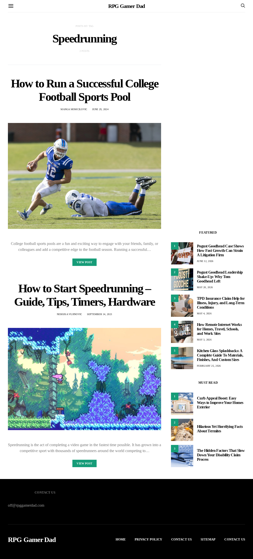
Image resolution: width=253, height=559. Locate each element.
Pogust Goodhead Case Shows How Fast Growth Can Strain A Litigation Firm (220, 250)
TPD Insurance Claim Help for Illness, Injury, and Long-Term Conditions (221, 302)
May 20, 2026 (205, 287)
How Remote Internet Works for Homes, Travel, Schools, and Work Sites (219, 329)
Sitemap (208, 539)
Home (121, 539)
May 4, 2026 (204, 313)
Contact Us (181, 539)
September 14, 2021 (99, 314)
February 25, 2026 (209, 365)
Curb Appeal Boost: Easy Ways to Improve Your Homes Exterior (220, 402)
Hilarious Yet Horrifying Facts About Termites (220, 428)
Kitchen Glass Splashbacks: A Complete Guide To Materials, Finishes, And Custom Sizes (220, 355)
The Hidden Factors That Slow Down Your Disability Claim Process (221, 454)
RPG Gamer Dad (126, 6)
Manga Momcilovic (74, 109)
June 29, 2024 (100, 109)
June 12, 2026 (205, 261)
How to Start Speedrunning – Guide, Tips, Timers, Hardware (84, 295)
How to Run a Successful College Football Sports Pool (84, 90)
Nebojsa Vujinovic (69, 314)
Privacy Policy (148, 539)
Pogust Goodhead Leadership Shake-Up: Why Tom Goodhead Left (220, 276)
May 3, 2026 (204, 339)
